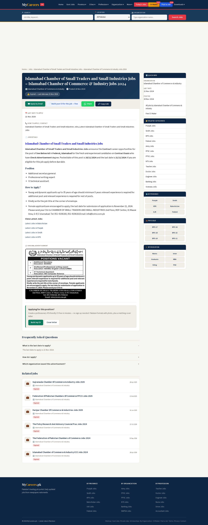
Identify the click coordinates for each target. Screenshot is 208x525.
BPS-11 (174, 238)
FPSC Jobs (150, 151)
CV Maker (154, 4)
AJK (154, 212)
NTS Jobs (149, 161)
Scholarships (134, 521)
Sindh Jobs (150, 131)
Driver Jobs (160, 506)
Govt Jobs (71, 4)
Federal (175, 212)
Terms (171, 521)
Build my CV (36, 322)
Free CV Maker (151, 113)
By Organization (146, 521)
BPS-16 (174, 227)
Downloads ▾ (179, 4)
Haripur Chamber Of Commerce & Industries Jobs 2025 (58, 410)
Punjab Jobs (150, 126)
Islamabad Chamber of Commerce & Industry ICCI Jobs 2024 (60, 452)
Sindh (175, 200)
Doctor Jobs (150, 171)
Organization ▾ (118, 4)
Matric (154, 253)
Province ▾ (82, 4)
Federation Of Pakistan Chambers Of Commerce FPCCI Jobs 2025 (63, 396)
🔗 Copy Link (103, 104)
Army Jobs (150, 146)
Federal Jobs (150, 141)
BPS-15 (174, 233)
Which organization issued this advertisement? (44, 363)
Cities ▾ (92, 4)
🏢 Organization (138, 13)
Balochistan (174, 206)
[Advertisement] (104, 43)
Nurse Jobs (160, 502)
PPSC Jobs (150, 156)
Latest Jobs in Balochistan (36, 223)
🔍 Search (26, 13)
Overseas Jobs (151, 187)
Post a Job (167, 4)
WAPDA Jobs (126, 511)
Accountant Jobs (162, 511)
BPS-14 (154, 238)
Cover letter (52, 322)
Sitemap (108, 521)
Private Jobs (124, 521)
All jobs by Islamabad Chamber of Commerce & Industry (164, 107)
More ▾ (129, 4)
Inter (175, 253)
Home (61, 4)
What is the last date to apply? (36, 345)
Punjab (154, 200)
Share (89, 104)
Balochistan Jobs (93, 502)
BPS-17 (154, 227)
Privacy (177, 521)
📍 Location (100, 12)
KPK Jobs (149, 136)
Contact (183, 521)
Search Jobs (177, 17)
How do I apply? (29, 357)
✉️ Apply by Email (35, 104)
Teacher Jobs (151, 166)
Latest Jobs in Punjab (34, 228)
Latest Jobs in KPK (33, 237)
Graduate (154, 259)
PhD (174, 265)
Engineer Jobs (151, 176)
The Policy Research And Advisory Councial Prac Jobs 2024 (60, 424)
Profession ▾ (103, 4)
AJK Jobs (90, 506)
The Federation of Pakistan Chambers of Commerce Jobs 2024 (61, 438)
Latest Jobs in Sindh (33, 232)
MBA (174, 259)
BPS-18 (154, 233)
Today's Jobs (141, 4)
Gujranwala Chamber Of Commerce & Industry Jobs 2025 (59, 382)
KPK (154, 206)
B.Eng (155, 265)
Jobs (30, 69)
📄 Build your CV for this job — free (63, 104)
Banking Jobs (151, 182)
